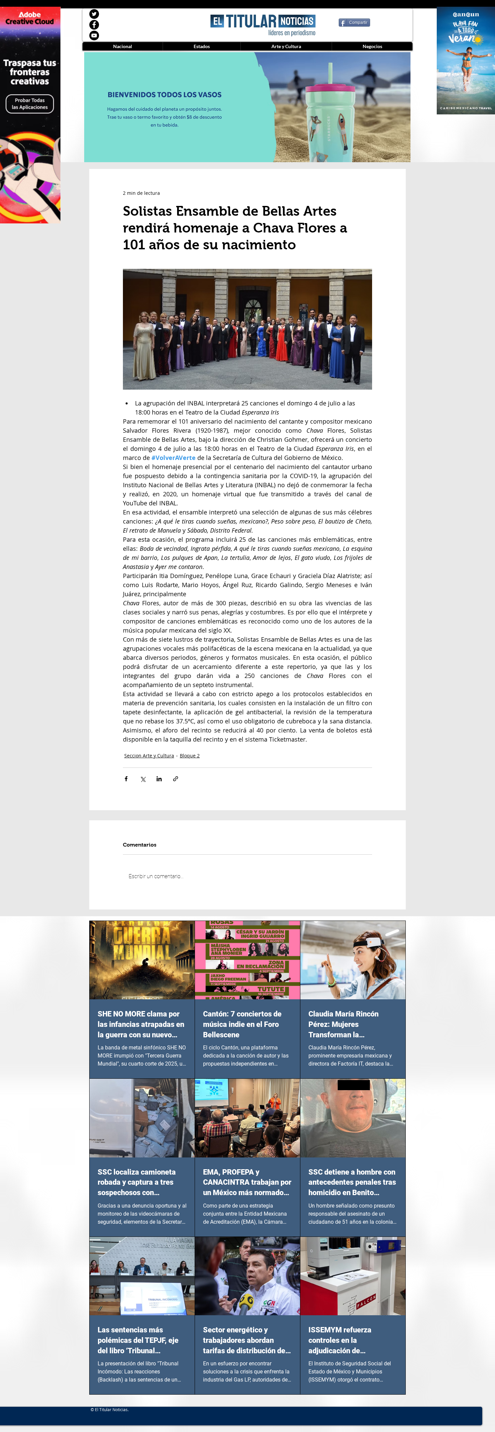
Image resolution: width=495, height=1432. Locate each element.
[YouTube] (94, 35)
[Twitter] (94, 14)
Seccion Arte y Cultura (149, 755)
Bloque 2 (190, 755)
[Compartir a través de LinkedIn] (159, 779)
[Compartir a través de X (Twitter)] (142, 779)
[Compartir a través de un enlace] (175, 779)
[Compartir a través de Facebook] (126, 779)
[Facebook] (94, 25)
